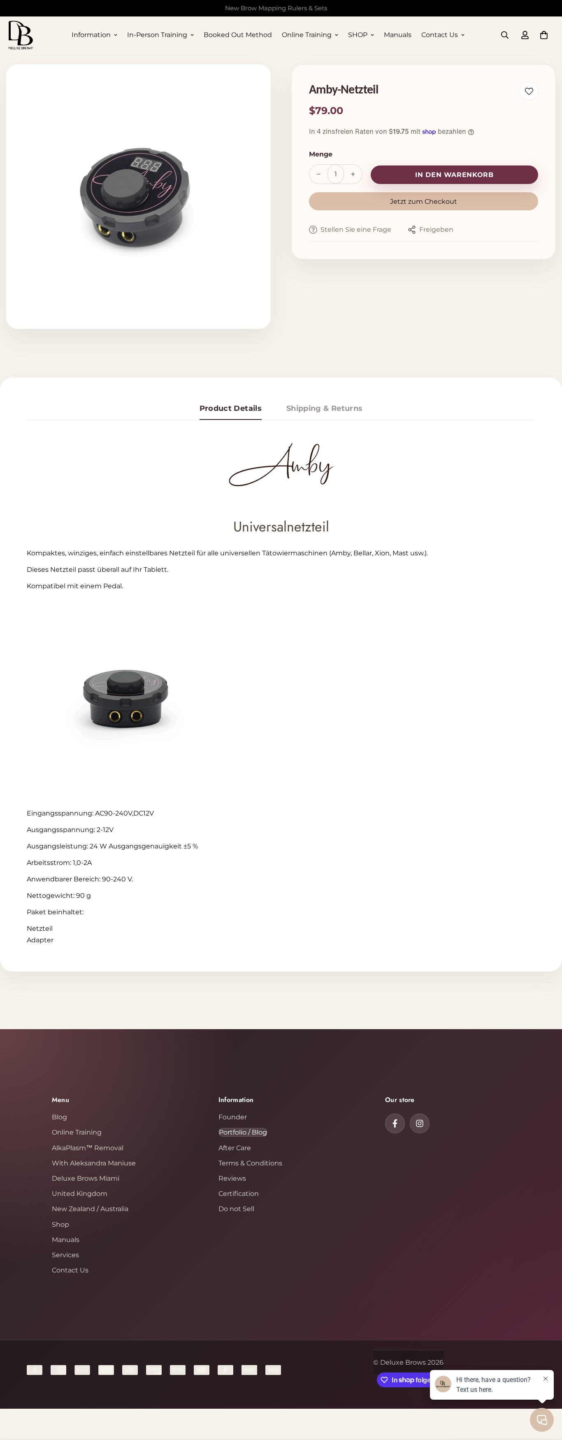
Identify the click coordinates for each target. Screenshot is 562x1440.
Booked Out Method (238, 35)
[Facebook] (395, 1123)
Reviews (232, 1178)
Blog (59, 1117)
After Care (234, 1148)
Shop (60, 1224)
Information (91, 35)
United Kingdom (79, 1194)
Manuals (397, 35)
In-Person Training (157, 35)
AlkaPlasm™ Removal (87, 1148)
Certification (238, 1194)
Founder (232, 1117)
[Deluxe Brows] (20, 35)
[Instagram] (420, 1123)
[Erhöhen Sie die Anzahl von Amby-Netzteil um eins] (353, 174)
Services (65, 1255)
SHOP (357, 35)
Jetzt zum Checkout (423, 201)
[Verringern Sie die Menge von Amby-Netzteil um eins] (318, 174)
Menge (320, 154)
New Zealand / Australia (90, 1209)
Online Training (307, 35)
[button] (543, 35)
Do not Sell (236, 1209)
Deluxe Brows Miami (85, 1178)
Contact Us (439, 35)
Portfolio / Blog (243, 1132)
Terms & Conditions (250, 1163)
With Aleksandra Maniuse (94, 1163)
